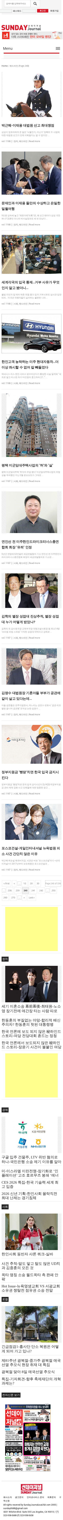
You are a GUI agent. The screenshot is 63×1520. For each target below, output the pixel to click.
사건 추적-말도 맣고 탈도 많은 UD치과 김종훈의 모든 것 (31, 1265)
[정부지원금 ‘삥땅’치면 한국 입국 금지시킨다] (31, 744)
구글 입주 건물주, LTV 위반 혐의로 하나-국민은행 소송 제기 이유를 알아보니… (31, 1161)
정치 (16, 141)
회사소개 (7, 1497)
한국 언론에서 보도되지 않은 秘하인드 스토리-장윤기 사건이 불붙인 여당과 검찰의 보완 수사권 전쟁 (31, 1047)
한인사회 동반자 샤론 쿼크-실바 (27, 1254)
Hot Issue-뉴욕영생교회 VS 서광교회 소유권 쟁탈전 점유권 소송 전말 (31, 1288)
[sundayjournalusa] (21, 27)
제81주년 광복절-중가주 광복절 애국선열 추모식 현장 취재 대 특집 (31, 1362)
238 (10, 890)
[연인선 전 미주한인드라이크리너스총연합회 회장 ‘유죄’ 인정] (31, 512)
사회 (16, 304)
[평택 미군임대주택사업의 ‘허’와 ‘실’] (31, 425)
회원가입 (54, 10)
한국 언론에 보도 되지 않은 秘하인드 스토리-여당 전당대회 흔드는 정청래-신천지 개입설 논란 (31, 1035)
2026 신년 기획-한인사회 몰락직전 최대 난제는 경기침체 (29, 1196)
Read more (34, 141)
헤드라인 (23, 141)
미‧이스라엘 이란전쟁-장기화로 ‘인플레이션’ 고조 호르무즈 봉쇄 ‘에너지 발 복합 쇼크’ (30, 1175)
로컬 (5, 1299)
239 (17, 890)
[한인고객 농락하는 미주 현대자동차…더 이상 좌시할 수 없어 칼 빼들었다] (31, 333)
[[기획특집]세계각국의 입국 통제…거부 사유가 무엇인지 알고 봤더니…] (31, 254)
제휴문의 (51, 1497)
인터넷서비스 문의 (35, 1497)
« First (6, 883)
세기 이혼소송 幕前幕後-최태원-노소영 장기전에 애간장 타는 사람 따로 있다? (31, 1011)
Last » (31, 897)
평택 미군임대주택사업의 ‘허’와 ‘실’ (27, 465)
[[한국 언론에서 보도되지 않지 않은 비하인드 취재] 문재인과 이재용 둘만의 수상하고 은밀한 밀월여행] (31, 173)
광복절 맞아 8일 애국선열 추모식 (28, 1372)
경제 (5, 1110)
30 (38, 883)
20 (31, 883)
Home (5, 65)
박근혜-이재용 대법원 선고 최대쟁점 (28, 125)
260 (5, 897)
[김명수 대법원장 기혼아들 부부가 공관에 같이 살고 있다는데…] (31, 666)
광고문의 (19, 1497)
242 (41, 890)
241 (33, 890)
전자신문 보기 (11, 1395)
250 (53, 890)
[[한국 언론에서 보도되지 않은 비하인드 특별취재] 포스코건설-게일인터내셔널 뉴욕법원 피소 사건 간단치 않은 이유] (31, 822)
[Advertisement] (31, 929)
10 (24, 883)
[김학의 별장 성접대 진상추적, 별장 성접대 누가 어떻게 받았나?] (31, 590)
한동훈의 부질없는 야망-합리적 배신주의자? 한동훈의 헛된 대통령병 (31, 1022)
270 (13, 897)
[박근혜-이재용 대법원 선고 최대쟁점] (31, 94)
